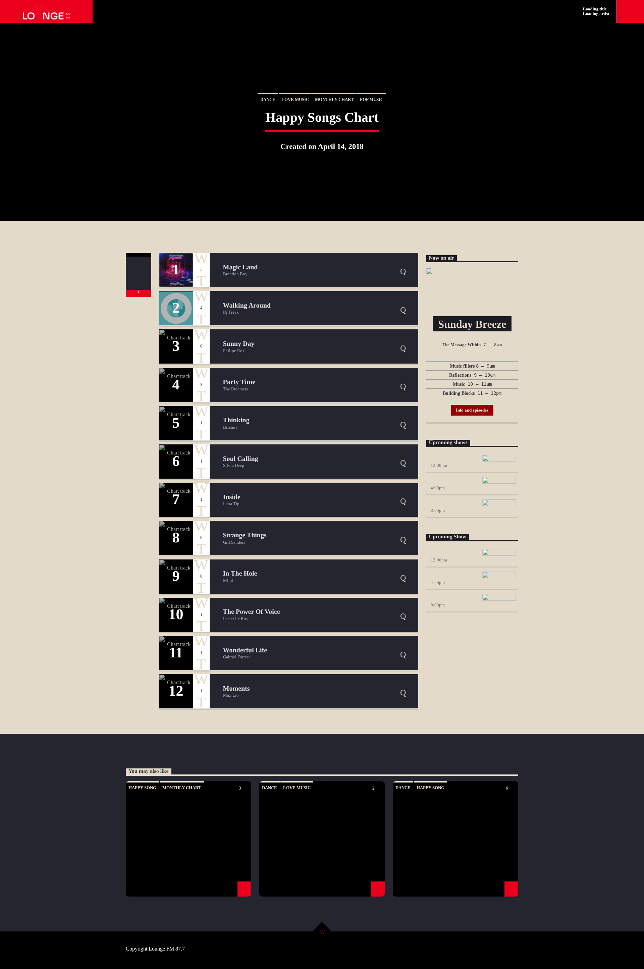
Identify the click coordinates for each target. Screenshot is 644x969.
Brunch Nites (446, 481)
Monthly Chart (334, 99)
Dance (267, 99)
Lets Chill (442, 459)
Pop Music (371, 99)
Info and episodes (472, 410)
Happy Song (142, 787)
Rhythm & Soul (449, 503)
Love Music (295, 99)
